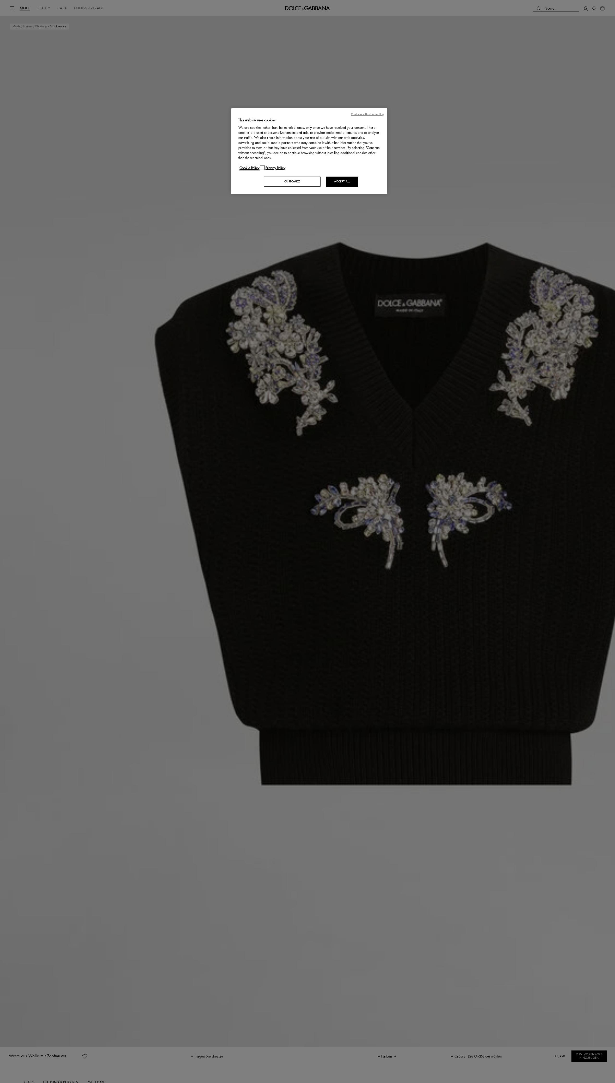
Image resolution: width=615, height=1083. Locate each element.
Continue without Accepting (367, 114)
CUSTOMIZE (292, 181)
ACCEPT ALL (342, 181)
